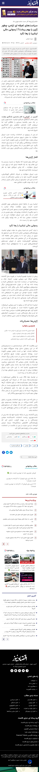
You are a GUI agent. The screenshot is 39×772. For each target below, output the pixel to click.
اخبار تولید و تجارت (30, 708)
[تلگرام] (11, 452)
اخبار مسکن (14, 703)
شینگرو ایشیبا (16, 446)
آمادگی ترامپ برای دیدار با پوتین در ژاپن (23, 333)
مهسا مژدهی (29, 39)
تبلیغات (33, 681)
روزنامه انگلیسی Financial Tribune (27, 735)
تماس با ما (32, 683)
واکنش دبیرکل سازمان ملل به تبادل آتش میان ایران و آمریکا (20, 608)
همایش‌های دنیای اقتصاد (30, 742)
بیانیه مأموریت (31, 689)
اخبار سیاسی (28, 43)
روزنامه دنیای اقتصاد (31, 726)
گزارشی (27, 117)
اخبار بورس (32, 703)
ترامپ (26, 446)
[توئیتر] (7, 452)
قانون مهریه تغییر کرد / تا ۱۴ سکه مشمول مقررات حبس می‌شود (19, 539)
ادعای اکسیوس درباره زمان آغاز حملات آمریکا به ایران (20, 619)
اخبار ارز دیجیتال (30, 711)
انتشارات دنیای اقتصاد (31, 738)
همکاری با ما (32, 686)
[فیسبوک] (3, 452)
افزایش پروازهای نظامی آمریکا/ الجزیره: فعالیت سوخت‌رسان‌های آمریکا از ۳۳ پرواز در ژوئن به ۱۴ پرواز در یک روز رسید (20, 631)
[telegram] (15, 671)
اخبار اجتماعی (14, 708)
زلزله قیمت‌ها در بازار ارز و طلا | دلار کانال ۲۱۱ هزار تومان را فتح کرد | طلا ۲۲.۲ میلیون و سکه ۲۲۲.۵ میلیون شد (18, 505)
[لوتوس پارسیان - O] (19, 769)
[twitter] (23, 671)
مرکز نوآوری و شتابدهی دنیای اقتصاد (26, 745)
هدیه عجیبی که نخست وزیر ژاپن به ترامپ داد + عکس (19, 331)
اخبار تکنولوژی (14, 705)
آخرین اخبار (31, 596)
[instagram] (19, 671)
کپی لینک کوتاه (32, 457)
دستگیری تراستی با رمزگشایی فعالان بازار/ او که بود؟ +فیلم (19, 636)
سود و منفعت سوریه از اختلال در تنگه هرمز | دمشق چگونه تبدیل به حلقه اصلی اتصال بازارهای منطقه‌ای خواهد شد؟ (19, 601)
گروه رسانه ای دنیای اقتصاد (29, 722)
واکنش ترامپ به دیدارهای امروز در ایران (23, 336)
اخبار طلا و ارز (32, 700)
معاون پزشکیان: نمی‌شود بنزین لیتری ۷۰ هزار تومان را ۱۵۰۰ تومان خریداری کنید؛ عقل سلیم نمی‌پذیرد (18, 526)
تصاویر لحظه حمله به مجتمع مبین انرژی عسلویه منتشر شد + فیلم (19, 533)
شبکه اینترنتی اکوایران (31, 729)
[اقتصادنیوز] (19, 658)
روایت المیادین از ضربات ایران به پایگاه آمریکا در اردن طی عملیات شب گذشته (19, 624)
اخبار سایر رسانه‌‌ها (12, 711)
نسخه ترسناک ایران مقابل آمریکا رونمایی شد (21, 510)
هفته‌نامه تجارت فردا (31, 732)
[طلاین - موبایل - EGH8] (19, 12)
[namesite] (32, 3)
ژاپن (34, 446)
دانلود (5, 272)
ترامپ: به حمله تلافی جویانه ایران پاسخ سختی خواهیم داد (18, 520)
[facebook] (27, 671)
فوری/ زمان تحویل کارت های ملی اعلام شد (21, 515)
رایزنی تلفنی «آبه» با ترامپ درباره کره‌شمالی (22, 339)
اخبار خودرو (32, 705)
